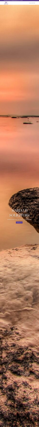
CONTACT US (19, 222)
